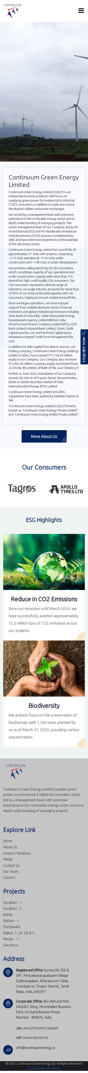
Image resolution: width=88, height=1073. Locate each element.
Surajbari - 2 (12, 908)
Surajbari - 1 (12, 902)
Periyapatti (11, 926)
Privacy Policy (52, 1068)
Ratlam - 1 (11, 920)
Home (7, 841)
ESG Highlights (44, 520)
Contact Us (11, 865)
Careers (9, 877)
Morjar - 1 (10, 939)
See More (10, 945)
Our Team (10, 871)
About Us (10, 847)
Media (7, 859)
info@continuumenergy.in (35, 1047)
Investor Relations (17, 853)
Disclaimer (34, 1068)
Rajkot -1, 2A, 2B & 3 (18, 933)
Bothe (8, 914)
